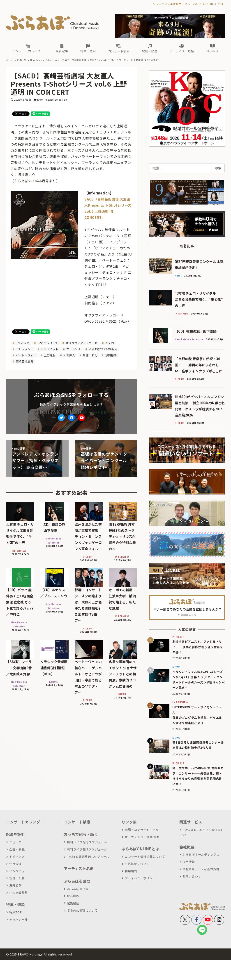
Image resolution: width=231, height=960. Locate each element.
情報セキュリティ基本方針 (200, 869)
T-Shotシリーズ (47, 343)
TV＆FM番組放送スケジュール (88, 856)
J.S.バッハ (22, 343)
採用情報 (188, 862)
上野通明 (49, 355)
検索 (218, 168)
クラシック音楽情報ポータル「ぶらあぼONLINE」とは (188, 4)
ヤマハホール (18, 919)
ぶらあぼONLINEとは (140, 848)
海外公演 (15, 885)
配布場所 (73, 896)
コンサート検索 (77, 822)
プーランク (73, 349)
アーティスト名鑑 (79, 868)
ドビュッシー (24, 349)
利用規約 (131, 871)
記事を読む (15, 834)
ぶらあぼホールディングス (200, 854)
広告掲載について (137, 864)
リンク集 (129, 822)
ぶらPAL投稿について (82, 910)
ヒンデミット (49, 349)
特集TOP (15, 912)
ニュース (15, 842)
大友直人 (69, 355)
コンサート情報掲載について (145, 856)
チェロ (109, 343)
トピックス (17, 856)
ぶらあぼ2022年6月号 (103, 349)
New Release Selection (52, 99)
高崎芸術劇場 (24, 361)
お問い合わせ (191, 876)
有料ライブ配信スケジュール (87, 849)
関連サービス (190, 822)
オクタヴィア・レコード (81, 343)
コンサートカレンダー (25, 822)
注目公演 (15, 864)
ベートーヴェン (25, 355)
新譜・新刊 (89, 355)
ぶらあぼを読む (77, 881)
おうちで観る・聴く (81, 834)
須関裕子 (110, 355)
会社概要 (186, 847)
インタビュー (18, 871)
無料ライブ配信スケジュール (87, 842)
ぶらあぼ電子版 (78, 889)
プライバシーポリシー (140, 878)
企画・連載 (17, 849)
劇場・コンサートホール (142, 830)
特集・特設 (15, 904)
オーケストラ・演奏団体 (142, 837)
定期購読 (73, 903)
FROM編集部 (18, 892)
